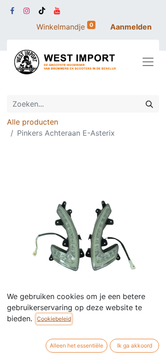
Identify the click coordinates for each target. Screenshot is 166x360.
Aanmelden (131, 26)
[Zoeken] (149, 104)
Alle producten (32, 121)
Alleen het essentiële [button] (76, 345)
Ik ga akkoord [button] (134, 345)
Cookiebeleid (54, 318)
